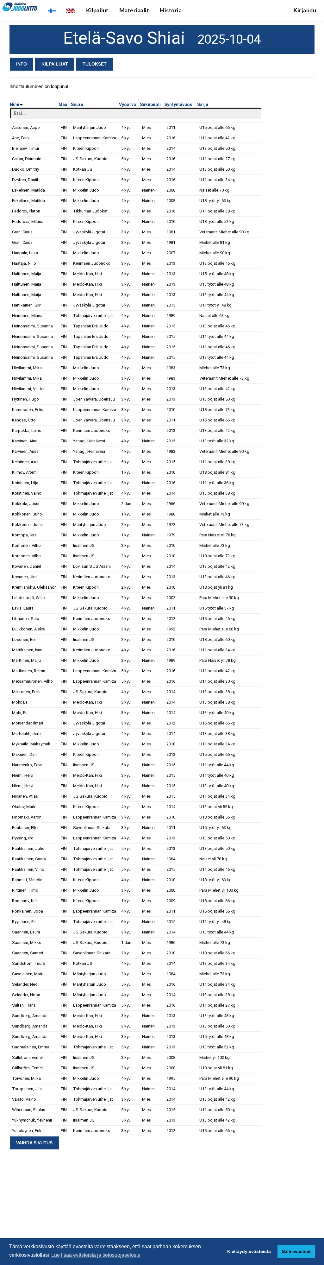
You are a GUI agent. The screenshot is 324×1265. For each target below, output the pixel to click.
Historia (171, 11)
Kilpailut (97, 11)
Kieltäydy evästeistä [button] (249, 1251)
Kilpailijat (54, 63)
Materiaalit (134, 11)
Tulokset (95, 63)
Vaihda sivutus (34, 1142)
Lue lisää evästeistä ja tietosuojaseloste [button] (95, 1255)
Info (21, 63)
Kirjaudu (304, 11)
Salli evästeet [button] (296, 1251)
